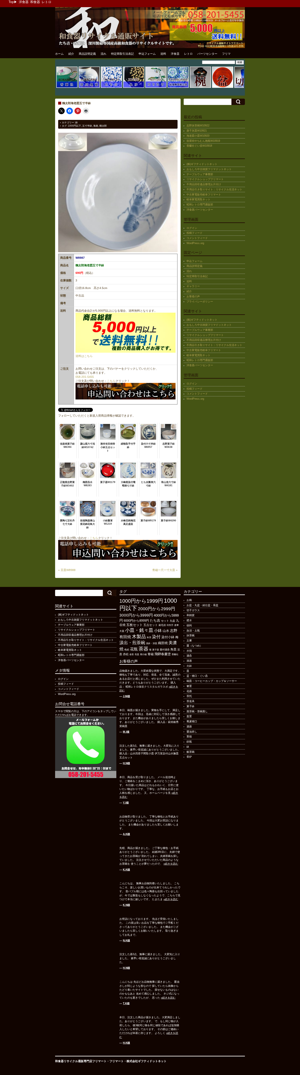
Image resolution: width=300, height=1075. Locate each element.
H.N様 (126, 763)
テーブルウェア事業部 (200, 174)
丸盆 (172, 620)
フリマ (226, 53)
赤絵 (126, 654)
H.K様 (126, 1042)
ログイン (192, 228)
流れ (103, 53)
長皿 (137, 654)
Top (11, 2)
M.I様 (126, 731)
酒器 (189, 726)
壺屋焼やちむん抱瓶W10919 (203, 140)
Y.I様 (126, 802)
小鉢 (158, 630)
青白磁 (143, 654)
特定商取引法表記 (122, 53)
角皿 (173, 649)
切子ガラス (193, 610)
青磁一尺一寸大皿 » (165, 570)
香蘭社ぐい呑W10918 (199, 145)
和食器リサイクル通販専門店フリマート (81, 1061)
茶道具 (190, 701)
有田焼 (125, 637)
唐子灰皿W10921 (197, 130)
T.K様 (126, 1003)
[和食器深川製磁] (89, 87)
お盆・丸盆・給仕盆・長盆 (202, 605)
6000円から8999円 (136, 620)
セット (165, 620)
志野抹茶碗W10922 (198, 125)
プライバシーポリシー (200, 301)
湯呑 (189, 655)
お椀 (189, 600)
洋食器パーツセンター (200, 209)
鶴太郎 (103, 126)
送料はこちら (84, 356)
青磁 (151, 654)
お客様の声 (193, 296)
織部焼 (163, 643)
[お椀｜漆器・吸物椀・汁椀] (200, 87)
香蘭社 (175, 654)
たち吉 (155, 620)
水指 (189, 650)
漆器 (189, 660)
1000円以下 (74, 126)
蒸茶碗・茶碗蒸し (197, 711)
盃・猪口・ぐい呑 (197, 675)
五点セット (150, 625)
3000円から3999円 (136, 615)
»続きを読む (170, 863)
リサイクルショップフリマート (205, 179)
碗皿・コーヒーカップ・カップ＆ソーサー (212, 680)
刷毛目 (162, 625)
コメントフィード (197, 238)
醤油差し (192, 731)
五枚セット (134, 625)
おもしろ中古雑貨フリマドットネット (209, 169)
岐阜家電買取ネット (198, 199)
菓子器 (155, 649)
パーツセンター (207, 53)
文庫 (189, 640)
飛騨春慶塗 (162, 654)
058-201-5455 (85, 376)
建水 (189, 620)
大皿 (121, 631)
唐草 (176, 625)
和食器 (35, 2)
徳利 (189, 625)
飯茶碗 (190, 751)
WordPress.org (195, 243)
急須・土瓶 (193, 630)
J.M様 (126, 696)
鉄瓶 (189, 741)
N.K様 (126, 940)
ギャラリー (193, 286)
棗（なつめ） (194, 645)
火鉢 (189, 665)
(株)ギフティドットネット (202, 164)
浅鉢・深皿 (151, 643)
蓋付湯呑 (165, 649)
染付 (156, 636)
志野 (173, 630)
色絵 (126, 649)
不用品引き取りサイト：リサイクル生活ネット (214, 189)
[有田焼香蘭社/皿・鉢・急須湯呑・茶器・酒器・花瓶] (67, 87)
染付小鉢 (167, 637)
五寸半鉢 (87, 126)
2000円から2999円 (156, 608)
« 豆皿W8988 (67, 570)
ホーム (59, 53)
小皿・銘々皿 (139, 630)
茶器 (143, 648)
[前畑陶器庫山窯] (178, 87)
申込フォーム (147, 53)
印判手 (170, 625)
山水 (166, 630)
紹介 (71, 53)
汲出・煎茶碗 (132, 642)
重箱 (189, 736)
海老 (95, 126)
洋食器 (24, 2)
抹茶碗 (190, 635)
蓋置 (189, 716)
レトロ (46, 2)
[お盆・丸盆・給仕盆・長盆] (222, 87)
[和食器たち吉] (111, 87)
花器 (189, 691)
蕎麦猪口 (192, 721)
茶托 (189, 696)
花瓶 (134, 649)
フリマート (116, 1061)
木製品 (139, 636)
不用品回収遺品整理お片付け (204, 184)
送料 (163, 53)
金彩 (131, 654)
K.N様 (126, 905)
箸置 (189, 686)
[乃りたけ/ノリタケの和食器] (156, 87)
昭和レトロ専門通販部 (200, 204)
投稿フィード (194, 232)
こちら (111, 380)
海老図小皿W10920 (198, 135)
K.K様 (126, 869)
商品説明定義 (87, 53)
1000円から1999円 (141, 601)
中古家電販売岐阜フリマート (204, 194)
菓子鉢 (190, 706)
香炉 (189, 756)
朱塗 (149, 637)
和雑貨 (190, 615)
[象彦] (133, 87)
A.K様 (126, 834)
